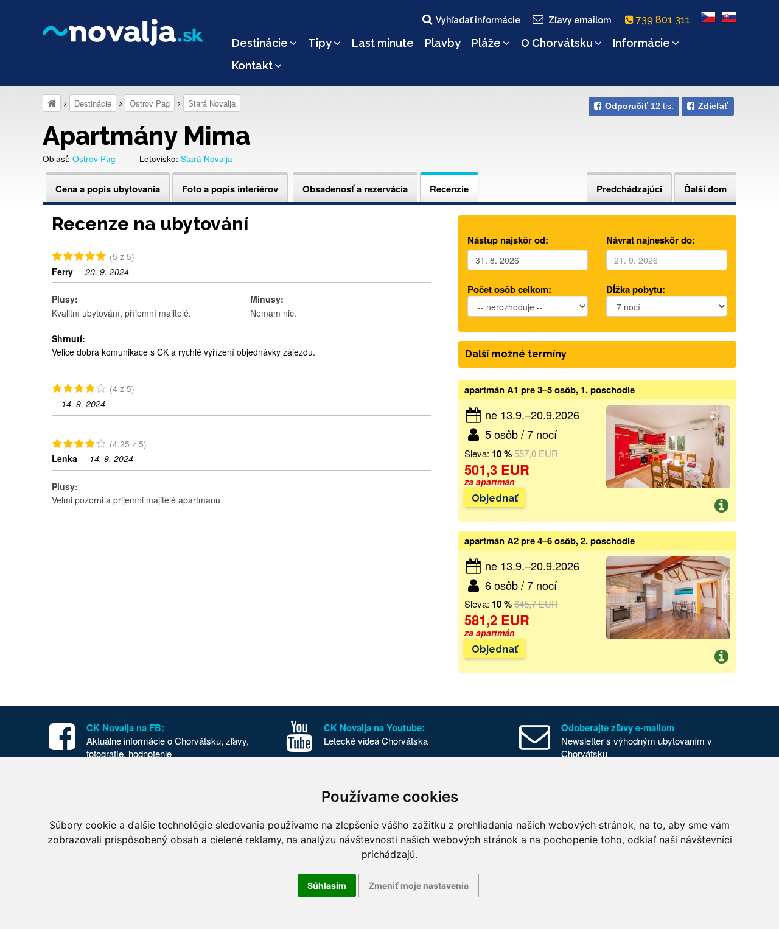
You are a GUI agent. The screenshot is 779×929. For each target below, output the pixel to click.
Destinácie (260, 43)
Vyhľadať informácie (478, 20)
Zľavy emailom (579, 20)
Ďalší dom (705, 188)
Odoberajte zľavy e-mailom (617, 727)
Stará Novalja (212, 103)
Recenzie (449, 188)
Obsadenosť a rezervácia (355, 188)
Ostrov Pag (150, 103)
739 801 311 (664, 20)
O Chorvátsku (557, 43)
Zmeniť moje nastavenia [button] (419, 885)
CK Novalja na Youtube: (374, 727)
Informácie (641, 43)
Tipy (320, 43)
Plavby (443, 43)
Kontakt (252, 65)
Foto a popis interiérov (230, 188)
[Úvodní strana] (52, 103)
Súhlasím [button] (326, 885)
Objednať (495, 498)
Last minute (383, 43)
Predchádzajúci (629, 188)
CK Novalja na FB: (125, 727)
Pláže (486, 43)
